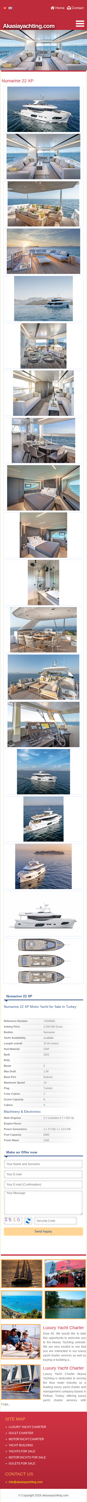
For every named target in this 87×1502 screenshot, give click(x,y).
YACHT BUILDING (21, 1445)
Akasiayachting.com (28, 26)
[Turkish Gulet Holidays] (22, 1304)
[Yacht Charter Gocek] (22, 1273)
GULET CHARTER (21, 1433)
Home (60, 8)
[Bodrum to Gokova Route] (65, 1304)
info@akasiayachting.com (26, 1482)
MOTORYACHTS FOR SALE (27, 1457)
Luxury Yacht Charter (63, 1327)
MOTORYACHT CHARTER (26, 1439)
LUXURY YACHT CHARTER (27, 1427)
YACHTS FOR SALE (22, 1451)
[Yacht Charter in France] (65, 1273)
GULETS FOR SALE (22, 1463)
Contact (78, 8)
